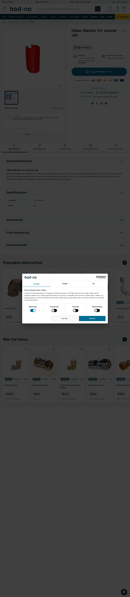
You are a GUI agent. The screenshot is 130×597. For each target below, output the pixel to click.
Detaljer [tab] (65, 283)
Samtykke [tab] (36, 284)
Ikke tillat (65, 318)
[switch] (54, 310)
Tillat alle (92, 318)
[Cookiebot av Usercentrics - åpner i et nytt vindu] (97, 277)
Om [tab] (93, 283)
